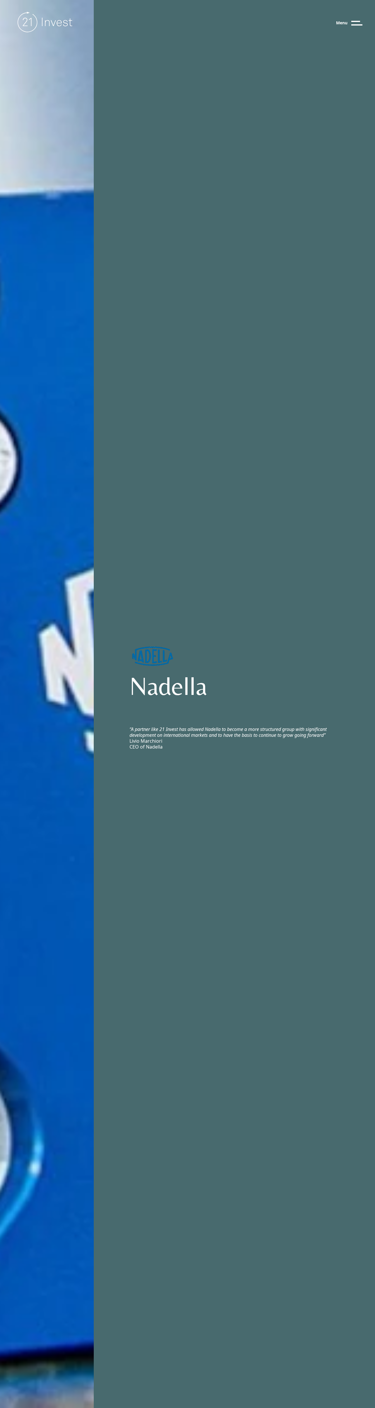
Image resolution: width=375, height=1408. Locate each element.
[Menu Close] (361, 23)
